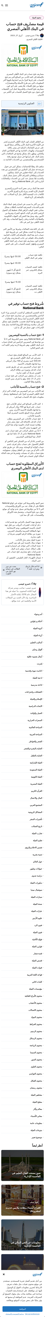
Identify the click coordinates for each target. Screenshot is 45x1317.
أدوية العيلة (37, 628)
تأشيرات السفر (36, 819)
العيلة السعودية (36, 769)
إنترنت (39, 663)
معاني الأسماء (36, 1116)
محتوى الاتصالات (35, 1010)
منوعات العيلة (36, 1130)
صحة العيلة (37, 904)
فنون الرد (38, 925)
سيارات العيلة (36, 897)
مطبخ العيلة (37, 1102)
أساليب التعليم (36, 642)
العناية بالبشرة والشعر (33, 748)
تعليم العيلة (37, 840)
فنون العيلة (37, 932)
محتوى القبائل (36, 1080)
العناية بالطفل (36, 755)
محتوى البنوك (36, 18)
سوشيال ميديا (36, 890)
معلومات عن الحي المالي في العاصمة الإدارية (26, 1244)
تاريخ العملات (36, 826)
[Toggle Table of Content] (38, 104)
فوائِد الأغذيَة (37, 939)
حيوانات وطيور (36, 868)
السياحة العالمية (35, 727)
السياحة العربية (36, 734)
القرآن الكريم (36, 791)
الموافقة (22, 1309)
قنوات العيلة (37, 967)
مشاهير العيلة (36, 1095)
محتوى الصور (36, 1059)
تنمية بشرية (37, 854)
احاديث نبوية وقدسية (33, 670)
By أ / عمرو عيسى (32, 35)
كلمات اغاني (37, 982)
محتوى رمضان (36, 1088)
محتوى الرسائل (36, 1038)
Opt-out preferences (32, 1314)
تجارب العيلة (37, 833)
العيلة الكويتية (36, 777)
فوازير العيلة (37, 946)
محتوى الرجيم (36, 1031)
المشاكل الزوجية (35, 812)
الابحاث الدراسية (35, 706)
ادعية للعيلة (37, 678)
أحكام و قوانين (36, 621)
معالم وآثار (37, 1109)
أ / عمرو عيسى (25, 583)
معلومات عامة (36, 1123)
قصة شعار (38, 953)
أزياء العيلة (38, 635)
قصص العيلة (37, 960)
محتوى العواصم (35, 1073)
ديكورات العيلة (36, 883)
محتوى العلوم (36, 1066)
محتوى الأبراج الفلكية (33, 996)
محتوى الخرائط (36, 1024)
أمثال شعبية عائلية (34, 656)
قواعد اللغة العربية (34, 974)
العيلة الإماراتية (36, 762)
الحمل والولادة (36, 713)
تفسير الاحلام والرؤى (33, 847)
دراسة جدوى (37, 875)
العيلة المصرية (36, 784)
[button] (3, 1274)
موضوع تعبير (37, 1137)
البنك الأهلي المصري (33, 39)
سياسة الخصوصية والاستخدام (15, 1314)
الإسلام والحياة (36, 699)
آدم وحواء (38, 614)
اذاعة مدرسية (36, 685)
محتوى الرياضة (36, 1045)
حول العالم (37, 861)
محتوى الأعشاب (35, 1003)
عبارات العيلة (36, 911)
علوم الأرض (37, 918)
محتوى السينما (36, 1052)
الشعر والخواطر (35, 741)
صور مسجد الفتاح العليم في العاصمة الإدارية (26, 1175)
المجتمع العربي (36, 805)
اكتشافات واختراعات (33, 692)
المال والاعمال (36, 798)
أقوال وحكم (37, 649)
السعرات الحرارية (35, 720)
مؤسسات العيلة (35, 989)
